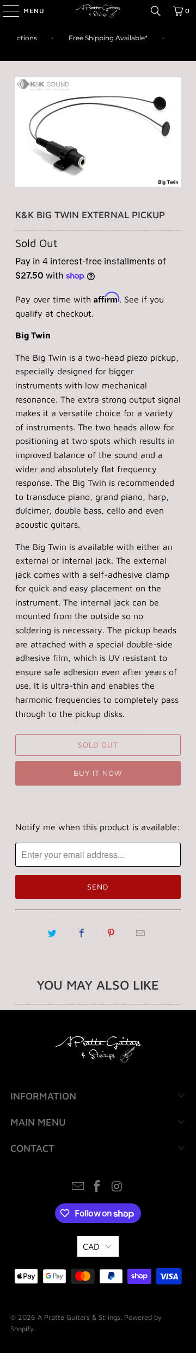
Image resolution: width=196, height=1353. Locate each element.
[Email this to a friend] (140, 933)
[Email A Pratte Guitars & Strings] (78, 1187)
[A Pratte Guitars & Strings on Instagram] (117, 1187)
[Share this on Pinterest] (111, 933)
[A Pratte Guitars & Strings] (98, 11)
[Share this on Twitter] (52, 933)
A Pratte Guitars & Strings (79, 1317)
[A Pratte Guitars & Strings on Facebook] (97, 1187)
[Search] (155, 11)
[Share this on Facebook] (82, 933)
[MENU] (5, 11)
